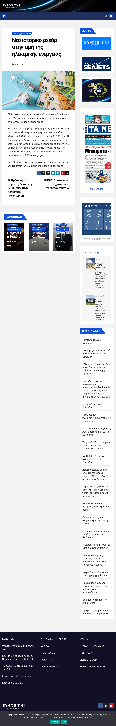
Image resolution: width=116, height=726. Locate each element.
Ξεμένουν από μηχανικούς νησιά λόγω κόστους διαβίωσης (95, 534)
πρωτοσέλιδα (96, 189)
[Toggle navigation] (55, 16)
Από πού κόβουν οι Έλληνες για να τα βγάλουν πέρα (96, 506)
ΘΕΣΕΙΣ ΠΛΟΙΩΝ (89, 660)
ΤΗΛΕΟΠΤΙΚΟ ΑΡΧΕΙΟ (92, 646)
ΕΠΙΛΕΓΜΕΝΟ (26, 33)
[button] (106, 16)
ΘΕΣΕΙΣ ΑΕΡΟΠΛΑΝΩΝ (92, 666)
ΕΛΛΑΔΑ (16, 33)
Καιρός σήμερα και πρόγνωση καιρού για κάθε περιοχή (96, 239)
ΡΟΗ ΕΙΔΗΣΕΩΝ (49, 666)
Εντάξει (55, 722)
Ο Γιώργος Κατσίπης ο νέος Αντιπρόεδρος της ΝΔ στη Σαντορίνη (96, 431)
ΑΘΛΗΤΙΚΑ (47, 660)
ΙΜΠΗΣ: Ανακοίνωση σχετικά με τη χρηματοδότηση (56, 184)
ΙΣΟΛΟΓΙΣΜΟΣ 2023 (12, 683)
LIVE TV (84, 639)
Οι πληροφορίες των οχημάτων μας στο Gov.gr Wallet (95, 520)
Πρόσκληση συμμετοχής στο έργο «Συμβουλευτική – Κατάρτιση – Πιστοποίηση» (21, 188)
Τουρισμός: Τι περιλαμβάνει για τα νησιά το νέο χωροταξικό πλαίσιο (96, 445)
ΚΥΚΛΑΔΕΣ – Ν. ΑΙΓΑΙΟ (53, 639)
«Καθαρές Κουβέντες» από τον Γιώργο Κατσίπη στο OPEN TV (96, 353)
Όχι (64, 722)
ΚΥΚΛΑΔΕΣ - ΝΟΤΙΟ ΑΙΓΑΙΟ (13, 228)
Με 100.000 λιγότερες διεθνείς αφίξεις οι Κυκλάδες (93, 459)
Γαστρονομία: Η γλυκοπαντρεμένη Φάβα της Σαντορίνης (96, 418)
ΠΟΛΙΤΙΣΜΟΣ (48, 653)
